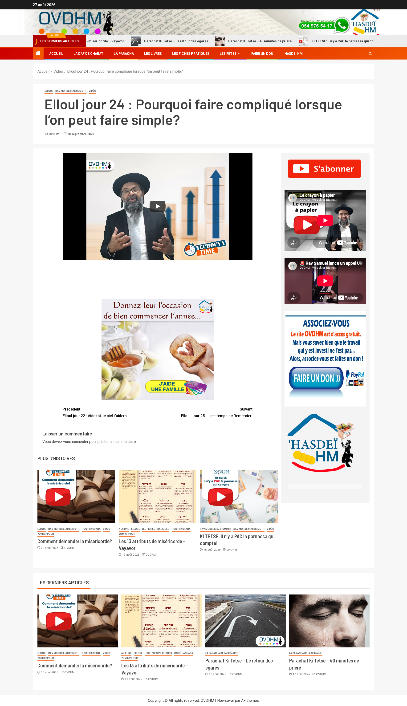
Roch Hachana (91, 529)
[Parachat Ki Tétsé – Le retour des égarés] (245, 620)
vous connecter (75, 441)
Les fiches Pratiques (190, 54)
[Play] (158, 206)
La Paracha (124, 54)
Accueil (56, 54)
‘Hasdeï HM (293, 54)
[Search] (370, 53)
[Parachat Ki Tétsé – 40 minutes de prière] (329, 620)
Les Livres (153, 54)
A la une (124, 529)
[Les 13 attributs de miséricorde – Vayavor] (157, 496)
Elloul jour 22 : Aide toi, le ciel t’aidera (95, 412)
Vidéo (92, 91)
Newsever (225, 700)
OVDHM (54, 134)
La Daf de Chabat (88, 54)
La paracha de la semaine (221, 653)
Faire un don (262, 54)
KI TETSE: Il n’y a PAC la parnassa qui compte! (323, 41)
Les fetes (228, 54)
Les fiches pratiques (155, 529)
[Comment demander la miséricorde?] (76, 496)
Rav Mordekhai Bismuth (70, 91)
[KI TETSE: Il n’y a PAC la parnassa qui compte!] (239, 496)
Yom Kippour (45, 534)
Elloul (49, 91)
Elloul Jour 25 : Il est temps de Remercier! (216, 412)
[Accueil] (38, 53)
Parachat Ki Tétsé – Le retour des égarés (153, 41)
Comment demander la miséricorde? (74, 541)
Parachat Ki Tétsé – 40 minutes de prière (236, 41)
